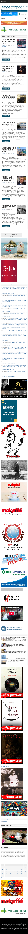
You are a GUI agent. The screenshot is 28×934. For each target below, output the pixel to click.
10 (17, 869)
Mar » (5, 877)
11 (21, 869)
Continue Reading (6, 59)
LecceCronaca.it (14, 921)
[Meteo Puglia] (4, 821)
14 (6, 871)
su (4, 287)
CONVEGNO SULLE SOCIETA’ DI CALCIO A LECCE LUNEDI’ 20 (8, 179)
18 (21, 871)
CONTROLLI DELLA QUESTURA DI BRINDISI (8, 96)
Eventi (2, 635)
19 (25, 871)
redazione (3, 45)
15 (10, 871)
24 (17, 873)
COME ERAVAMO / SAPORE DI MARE (9, 207)
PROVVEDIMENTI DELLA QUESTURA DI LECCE (8, 123)
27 (2, 875)
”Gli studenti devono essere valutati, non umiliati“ (8, 68)
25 (21, 873)
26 (25, 873)
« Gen (2, 877)
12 (25, 869)
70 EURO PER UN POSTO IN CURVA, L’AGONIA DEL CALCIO (8, 42)
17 (17, 871)
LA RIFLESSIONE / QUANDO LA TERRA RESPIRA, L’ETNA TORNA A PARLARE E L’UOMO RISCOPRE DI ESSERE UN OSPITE (14, 300)
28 (6, 875)
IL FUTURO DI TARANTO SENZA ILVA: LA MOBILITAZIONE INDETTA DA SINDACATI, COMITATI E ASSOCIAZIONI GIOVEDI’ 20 (14, 656)
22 (10, 873)
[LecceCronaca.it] (14, 11)
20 (2, 873)
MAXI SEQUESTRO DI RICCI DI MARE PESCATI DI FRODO (9, 150)
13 (2, 871)
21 (6, 873)
